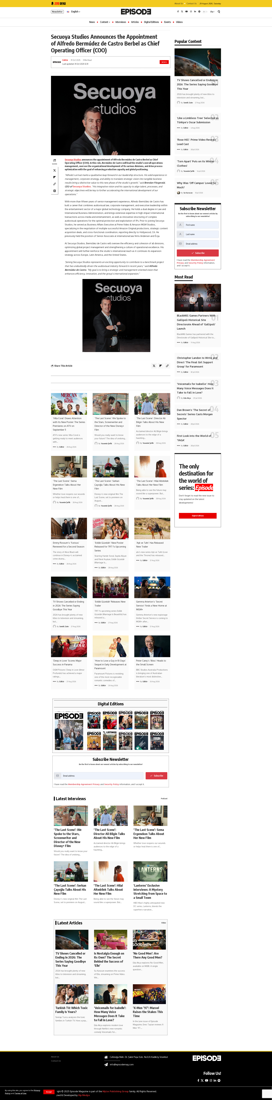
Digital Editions (198, 516)
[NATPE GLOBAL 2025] (157, 740)
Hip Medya (84, 1095)
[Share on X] (54, 170)
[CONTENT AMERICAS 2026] (110, 720)
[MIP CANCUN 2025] (141, 720)
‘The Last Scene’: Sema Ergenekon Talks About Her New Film (67, 485)
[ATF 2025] (125, 720)
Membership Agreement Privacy (84, 784)
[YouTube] (186, 11)
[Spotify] (199, 11)
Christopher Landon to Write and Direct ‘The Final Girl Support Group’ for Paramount (197, 362)
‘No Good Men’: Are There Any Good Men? (147, 955)
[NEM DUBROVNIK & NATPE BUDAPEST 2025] (125, 740)
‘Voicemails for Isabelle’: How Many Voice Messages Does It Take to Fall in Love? (110, 1014)
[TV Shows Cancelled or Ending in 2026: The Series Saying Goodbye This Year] (69, 587)
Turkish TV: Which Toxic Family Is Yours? (71, 1010)
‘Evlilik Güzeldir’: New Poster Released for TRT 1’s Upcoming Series (110, 546)
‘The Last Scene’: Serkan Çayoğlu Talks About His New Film (109, 485)
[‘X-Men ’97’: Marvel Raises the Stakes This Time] (149, 994)
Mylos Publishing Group (116, 1091)
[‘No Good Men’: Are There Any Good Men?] (149, 940)
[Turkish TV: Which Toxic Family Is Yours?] (71, 994)
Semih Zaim (64, 626)
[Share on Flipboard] (54, 177)
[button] (49, 1092)
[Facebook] (178, 11)
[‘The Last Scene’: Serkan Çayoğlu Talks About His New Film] (111, 466)
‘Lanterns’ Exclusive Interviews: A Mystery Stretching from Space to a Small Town (150, 891)
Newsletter (57, 11)
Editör (65, 60)
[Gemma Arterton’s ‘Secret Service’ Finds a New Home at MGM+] (152, 587)
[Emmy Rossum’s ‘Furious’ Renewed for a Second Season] (69, 528)
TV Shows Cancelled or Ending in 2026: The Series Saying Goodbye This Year (68, 605)
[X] (182, 11)
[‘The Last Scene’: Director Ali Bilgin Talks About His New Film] (152, 404)
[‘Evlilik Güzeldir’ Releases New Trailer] (111, 587)
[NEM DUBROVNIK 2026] (69, 730)
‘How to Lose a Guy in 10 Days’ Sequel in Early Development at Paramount (110, 664)
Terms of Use (20, 1093)
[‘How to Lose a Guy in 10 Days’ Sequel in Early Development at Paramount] (111, 646)
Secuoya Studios (73, 159)
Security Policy (111, 784)
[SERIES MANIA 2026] (94, 720)
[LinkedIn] (195, 11)
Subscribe (158, 775)
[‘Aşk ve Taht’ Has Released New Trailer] (152, 528)
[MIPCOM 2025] (94, 740)
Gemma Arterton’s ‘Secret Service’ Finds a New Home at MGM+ (151, 605)
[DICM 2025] (157, 720)
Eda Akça (187, 398)
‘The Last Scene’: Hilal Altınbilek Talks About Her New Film (108, 889)
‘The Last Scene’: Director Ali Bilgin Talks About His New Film (150, 422)
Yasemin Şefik (106, 443)
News (164, 62)
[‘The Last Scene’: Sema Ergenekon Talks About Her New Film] (69, 466)
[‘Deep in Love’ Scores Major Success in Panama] (69, 646)
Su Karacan (188, 193)
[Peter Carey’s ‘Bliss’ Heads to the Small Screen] (152, 646)
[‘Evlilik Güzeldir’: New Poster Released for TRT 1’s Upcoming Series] (111, 528)
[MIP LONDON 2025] (141, 740)
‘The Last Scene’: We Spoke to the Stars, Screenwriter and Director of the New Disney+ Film (67, 838)
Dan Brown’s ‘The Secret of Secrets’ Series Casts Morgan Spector (195, 414)
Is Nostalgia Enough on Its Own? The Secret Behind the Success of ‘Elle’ (109, 959)
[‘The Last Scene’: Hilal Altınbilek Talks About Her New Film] (152, 466)
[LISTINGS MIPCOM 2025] (110, 740)
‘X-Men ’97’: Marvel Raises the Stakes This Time (148, 1012)
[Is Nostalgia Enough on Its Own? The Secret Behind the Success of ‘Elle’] (110, 940)
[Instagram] (191, 11)
